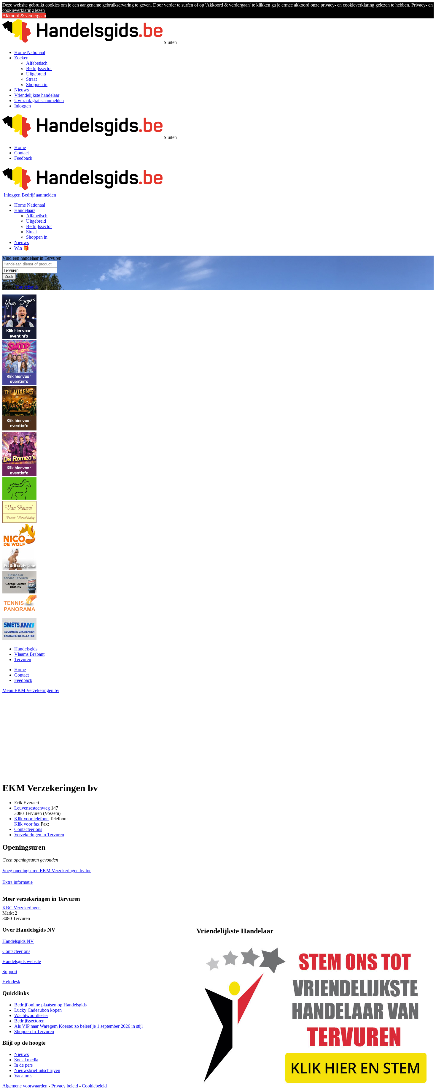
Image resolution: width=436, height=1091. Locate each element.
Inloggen (22, 105)
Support (9, 971)
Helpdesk (11, 981)
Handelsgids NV (18, 941)
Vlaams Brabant (29, 654)
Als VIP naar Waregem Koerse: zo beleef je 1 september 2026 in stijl (78, 1026)
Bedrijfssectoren (29, 1020)
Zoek (9, 276)
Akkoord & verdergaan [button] (24, 15)
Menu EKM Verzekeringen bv (30, 690)
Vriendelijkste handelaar (36, 95)
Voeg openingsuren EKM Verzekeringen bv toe (46, 870)
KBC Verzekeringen (21, 907)
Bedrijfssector (39, 68)
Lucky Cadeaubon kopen (38, 1010)
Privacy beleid (64, 1085)
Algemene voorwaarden (24, 1085)
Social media (26, 1059)
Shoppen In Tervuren (34, 1031)
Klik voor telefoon (31, 818)
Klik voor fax (26, 823)
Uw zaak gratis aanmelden (39, 100)
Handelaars (24, 210)
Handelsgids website (21, 961)
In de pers (23, 1065)
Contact (21, 152)
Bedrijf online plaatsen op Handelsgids (50, 1004)
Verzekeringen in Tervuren (39, 834)
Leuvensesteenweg (32, 807)
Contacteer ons (28, 829)
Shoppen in (36, 84)
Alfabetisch (36, 63)
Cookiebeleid (94, 1085)
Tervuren (22, 659)
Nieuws (21, 89)
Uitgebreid (36, 73)
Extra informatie (17, 882)
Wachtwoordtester (31, 1015)
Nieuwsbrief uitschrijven (37, 1070)
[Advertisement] (180, 734)
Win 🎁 (21, 248)
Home (20, 147)
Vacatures (23, 1075)
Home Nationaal (29, 52)
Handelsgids (27, 286)
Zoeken (21, 57)
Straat (31, 79)
